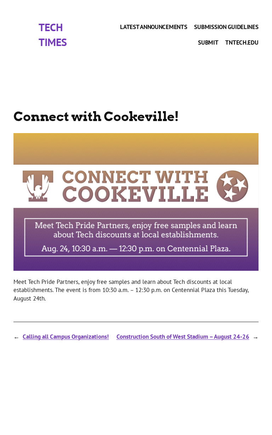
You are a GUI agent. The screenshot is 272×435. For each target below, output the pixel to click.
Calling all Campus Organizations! (66, 336)
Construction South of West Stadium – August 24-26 (183, 336)
